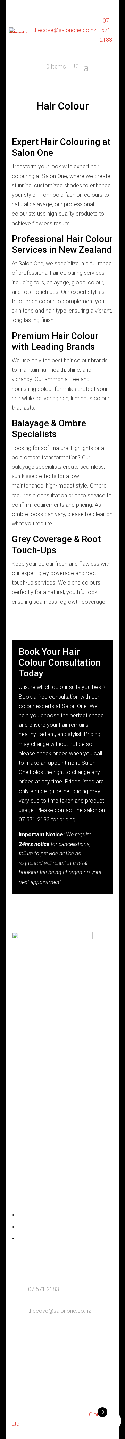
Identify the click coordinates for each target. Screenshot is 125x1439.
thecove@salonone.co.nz (64, 30)
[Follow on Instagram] (55, 974)
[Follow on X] (69, 974)
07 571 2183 (106, 30)
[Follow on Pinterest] (83, 974)
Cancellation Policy (38, 1239)
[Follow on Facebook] (41, 974)
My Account (30, 1215)
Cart (21, 1227)
